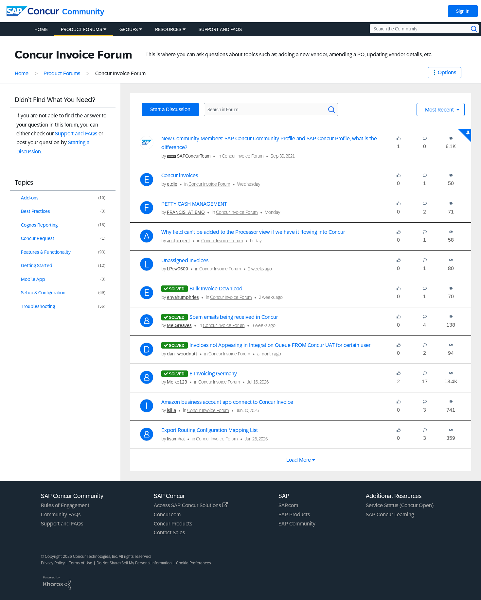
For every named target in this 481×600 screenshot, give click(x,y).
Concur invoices (179, 175)
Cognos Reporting (39, 225)
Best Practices (35, 211)
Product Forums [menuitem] (81, 29)
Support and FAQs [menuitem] (220, 29)
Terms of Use (80, 563)
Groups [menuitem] (128, 29)
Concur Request (37, 238)
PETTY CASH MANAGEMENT (194, 204)
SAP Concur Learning (390, 514)
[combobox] (424, 28)
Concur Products (173, 523)
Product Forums (62, 73)
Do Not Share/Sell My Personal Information (134, 563)
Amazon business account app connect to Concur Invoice (227, 402)
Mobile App (33, 279)
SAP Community (296, 523)
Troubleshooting (38, 306)
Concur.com (167, 514)
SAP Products (294, 514)
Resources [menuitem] (168, 29)
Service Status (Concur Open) (400, 505)
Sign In (463, 11)
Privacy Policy (53, 563)
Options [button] (447, 72)
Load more (298, 460)
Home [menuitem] (41, 29)
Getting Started (36, 265)
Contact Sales (169, 532)
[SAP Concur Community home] (33, 11)
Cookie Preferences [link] (193, 563)
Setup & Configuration (43, 292)
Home (21, 73)
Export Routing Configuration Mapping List (209, 430)
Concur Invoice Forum (243, 156)
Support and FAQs (76, 133)
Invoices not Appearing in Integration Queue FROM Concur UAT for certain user (279, 345)
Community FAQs (60, 514)
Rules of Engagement (65, 505)
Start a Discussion (170, 109)
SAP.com (288, 505)
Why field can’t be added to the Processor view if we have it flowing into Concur (253, 232)
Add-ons (30, 197)
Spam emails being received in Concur (233, 317)
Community (83, 11)
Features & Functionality (46, 252)
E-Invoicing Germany (213, 373)
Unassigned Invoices (184, 260)
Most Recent (440, 109)
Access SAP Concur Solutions (188, 505)
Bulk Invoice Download (215, 288)
